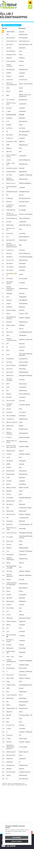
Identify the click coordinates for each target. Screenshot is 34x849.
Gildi (20, 151)
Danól (20, 718)
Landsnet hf (22, 347)
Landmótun (22, 250)
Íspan (20, 722)
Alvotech (21, 688)
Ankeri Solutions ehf (24, 41)
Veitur (20, 51)
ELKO (20, 494)
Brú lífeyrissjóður (23, 38)
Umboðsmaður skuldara (25, 507)
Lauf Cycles (22, 128)
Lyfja (20, 608)
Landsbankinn (22, 104)
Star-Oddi (21, 579)
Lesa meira (7, 833)
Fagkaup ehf (22, 621)
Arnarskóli (21, 168)
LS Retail (21, 604)
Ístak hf (21, 491)
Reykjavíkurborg (23, 34)
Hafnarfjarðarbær (23, 433)
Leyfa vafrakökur (16, 837)
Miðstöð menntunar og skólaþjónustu (25, 95)
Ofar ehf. (21, 195)
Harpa (20, 656)
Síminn (21, 711)
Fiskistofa (21, 76)
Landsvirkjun (22, 233)
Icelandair (21, 31)
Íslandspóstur (22, 206)
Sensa (20, 755)
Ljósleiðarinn (22, 48)
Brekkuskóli (22, 118)
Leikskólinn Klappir (24, 446)
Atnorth (21, 88)
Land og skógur (23, 278)
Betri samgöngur (23, 135)
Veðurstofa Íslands (24, 201)
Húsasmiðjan (22, 369)
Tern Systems (22, 412)
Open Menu (30, 7)
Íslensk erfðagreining (24, 160)
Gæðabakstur (22, 601)
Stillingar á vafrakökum (16, 841)
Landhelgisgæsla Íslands (25, 332)
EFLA (20, 148)
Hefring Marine (23, 471)
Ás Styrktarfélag (23, 303)
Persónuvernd (22, 554)
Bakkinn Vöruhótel (24, 487)
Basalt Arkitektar (23, 588)
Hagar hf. (21, 450)
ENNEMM (21, 114)
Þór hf (20, 501)
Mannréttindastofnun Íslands (26, 44)
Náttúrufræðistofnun (24, 236)
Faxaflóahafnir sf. (23, 358)
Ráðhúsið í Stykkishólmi (25, 575)
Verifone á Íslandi (23, 362)
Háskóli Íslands (23, 240)
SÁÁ (20, 245)
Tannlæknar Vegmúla (24, 404)
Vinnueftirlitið (22, 210)
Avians (21, 54)
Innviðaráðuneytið (23, 517)
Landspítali (22, 73)
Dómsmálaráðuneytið (24, 198)
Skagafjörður (22, 652)
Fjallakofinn (22, 58)
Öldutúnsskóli (22, 511)
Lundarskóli (22, 728)
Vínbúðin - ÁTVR (23, 313)
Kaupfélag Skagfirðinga (25, 497)
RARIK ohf (22, 141)
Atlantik (21, 91)
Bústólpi (21, 425)
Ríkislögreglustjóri (23, 372)
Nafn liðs (4, 28)
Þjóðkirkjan (22, 325)
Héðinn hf (21, 563)
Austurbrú (21, 768)
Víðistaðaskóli (22, 297)
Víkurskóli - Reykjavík (24, 742)
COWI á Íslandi (23, 738)
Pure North (22, 400)
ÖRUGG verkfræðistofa (25, 183)
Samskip (21, 61)
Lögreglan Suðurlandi (24, 772)
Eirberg (21, 591)
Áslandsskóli (22, 263)
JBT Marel (21, 293)
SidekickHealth (23, 171)
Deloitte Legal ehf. (24, 752)
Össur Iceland (22, 675)
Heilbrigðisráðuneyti (24, 191)
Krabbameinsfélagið (24, 437)
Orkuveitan (22, 343)
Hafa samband (9, 845)
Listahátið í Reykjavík (24, 454)
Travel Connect (23, 79)
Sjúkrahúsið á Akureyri (25, 225)
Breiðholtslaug (22, 698)
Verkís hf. (21, 65)
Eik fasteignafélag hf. (24, 131)
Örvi (20, 735)
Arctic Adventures (23, 778)
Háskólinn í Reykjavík (24, 318)
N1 (20, 762)
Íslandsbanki (22, 111)
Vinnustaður (21, 28)
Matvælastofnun (23, 99)
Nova (20, 229)
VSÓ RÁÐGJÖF (23, 300)
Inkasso (21, 274)
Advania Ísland (23, 384)
